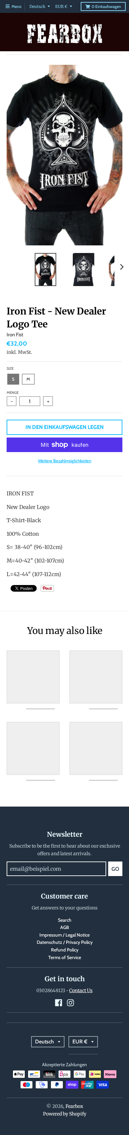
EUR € (61, 6)
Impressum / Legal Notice (64, 935)
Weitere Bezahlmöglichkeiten (64, 460)
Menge (13, 392)
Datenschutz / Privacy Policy (65, 942)
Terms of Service (64, 957)
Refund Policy (64, 950)
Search (64, 920)
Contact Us (81, 990)
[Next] (121, 266)
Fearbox (74, 1106)
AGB (64, 927)
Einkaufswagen (106, 6)
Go (115, 869)
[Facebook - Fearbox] (59, 1003)
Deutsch (37, 6)
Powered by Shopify (64, 1114)
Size (10, 368)
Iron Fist (15, 335)
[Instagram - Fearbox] (70, 1003)
